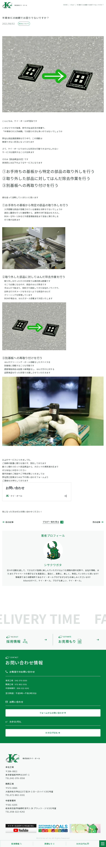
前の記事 (10, 522)
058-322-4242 (23, 688)
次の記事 (96, 522)
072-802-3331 (21, 684)
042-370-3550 (21, 680)
